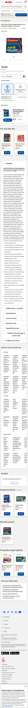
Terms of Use (9, 706)
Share (24, 28)
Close (25, 686)
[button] (22, 97)
